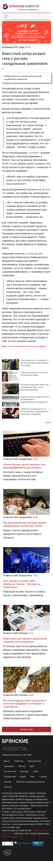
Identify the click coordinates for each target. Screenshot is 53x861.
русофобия (41, 346)
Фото (32, 776)
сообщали (32, 253)
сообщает (34, 152)
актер (9, 346)
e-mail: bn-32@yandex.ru (12, 836)
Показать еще (26, 729)
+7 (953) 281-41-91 (39, 830)
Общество (19, 761)
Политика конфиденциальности (30, 782)
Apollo (16, 268)
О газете (43, 776)
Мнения (21, 766)
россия (32, 346)
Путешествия (10, 776)
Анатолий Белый (20, 346)
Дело (32, 766)
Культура (24, 771)
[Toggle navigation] (6, 16)
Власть (7, 761)
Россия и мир (10, 771)
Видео (23, 776)
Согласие (8, 787)
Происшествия (34, 761)
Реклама (7, 782)
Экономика (9, 766)
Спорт (35, 771)
